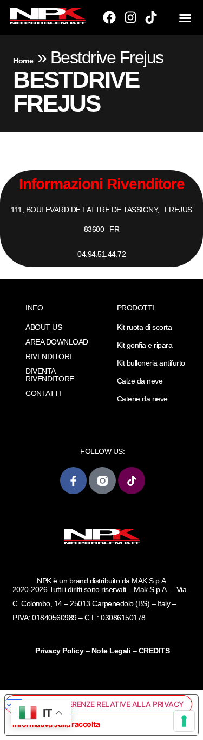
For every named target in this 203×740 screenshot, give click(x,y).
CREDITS (154, 650)
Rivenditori (48, 356)
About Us (43, 327)
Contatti (43, 393)
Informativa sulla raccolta (56, 724)
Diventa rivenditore (49, 374)
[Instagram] (130, 17)
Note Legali (111, 650)
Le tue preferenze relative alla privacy (104, 704)
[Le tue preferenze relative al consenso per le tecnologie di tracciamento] (184, 721)
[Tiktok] (151, 17)
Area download (56, 342)
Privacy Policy (60, 650)
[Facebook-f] (73, 480)
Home (23, 60)
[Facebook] (109, 17)
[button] (185, 18)
